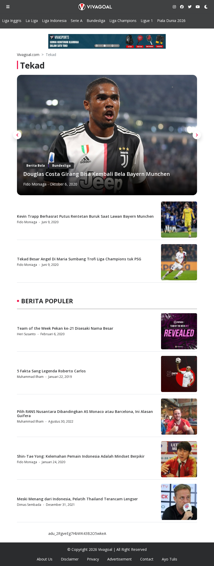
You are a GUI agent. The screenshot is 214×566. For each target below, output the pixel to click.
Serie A (76, 20)
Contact (146, 559)
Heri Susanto (26, 334)
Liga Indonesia (54, 20)
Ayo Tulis (169, 559)
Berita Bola (35, 165)
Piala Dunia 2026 (171, 20)
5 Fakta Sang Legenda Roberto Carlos (51, 370)
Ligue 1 (147, 20)
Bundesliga (96, 20)
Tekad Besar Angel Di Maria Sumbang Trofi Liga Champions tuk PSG (79, 258)
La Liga (32, 20)
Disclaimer (70, 559)
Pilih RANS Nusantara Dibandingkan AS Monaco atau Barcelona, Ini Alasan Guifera (85, 413)
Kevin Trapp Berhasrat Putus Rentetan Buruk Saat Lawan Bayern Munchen (85, 216)
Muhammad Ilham (30, 376)
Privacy (93, 559)
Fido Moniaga (34, 184)
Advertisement (119, 559)
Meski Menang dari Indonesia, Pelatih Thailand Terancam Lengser (77, 498)
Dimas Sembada (29, 504)
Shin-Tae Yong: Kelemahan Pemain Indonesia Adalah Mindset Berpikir (81, 456)
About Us (44, 559)
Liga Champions (122, 20)
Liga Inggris (11, 20)
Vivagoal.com (28, 54)
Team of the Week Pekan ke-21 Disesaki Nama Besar (65, 328)
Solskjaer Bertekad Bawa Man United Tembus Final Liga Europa (104, 173)
